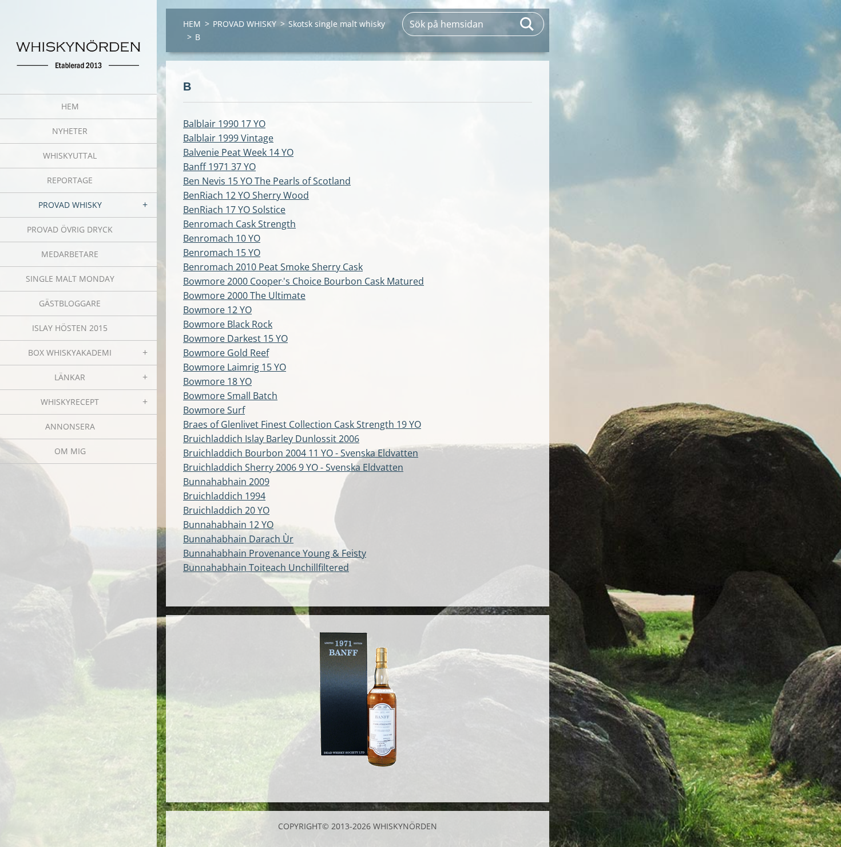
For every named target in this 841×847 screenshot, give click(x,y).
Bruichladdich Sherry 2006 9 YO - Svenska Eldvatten (293, 467)
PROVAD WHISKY (70, 204)
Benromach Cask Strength (239, 224)
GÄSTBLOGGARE (70, 303)
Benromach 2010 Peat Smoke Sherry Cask (273, 267)
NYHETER (70, 130)
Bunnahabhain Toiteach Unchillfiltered (266, 567)
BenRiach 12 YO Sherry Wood (246, 195)
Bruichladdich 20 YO (226, 510)
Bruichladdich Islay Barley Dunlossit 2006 (271, 438)
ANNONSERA (70, 426)
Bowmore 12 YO (217, 310)
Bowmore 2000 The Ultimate (244, 295)
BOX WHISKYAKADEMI (70, 352)
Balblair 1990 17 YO (224, 123)
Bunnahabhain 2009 (226, 481)
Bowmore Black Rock (227, 324)
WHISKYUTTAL (70, 155)
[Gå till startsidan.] (78, 40)
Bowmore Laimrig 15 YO (234, 367)
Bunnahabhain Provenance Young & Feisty (274, 553)
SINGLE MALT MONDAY (70, 278)
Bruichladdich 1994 (224, 496)
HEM (70, 106)
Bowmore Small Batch (230, 395)
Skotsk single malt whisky (336, 23)
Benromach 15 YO (221, 252)
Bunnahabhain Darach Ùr (238, 539)
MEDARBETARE (69, 254)
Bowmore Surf (214, 410)
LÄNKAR (69, 377)
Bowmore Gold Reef (226, 352)
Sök (527, 24)
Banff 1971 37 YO (219, 166)
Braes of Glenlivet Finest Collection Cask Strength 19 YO (302, 424)
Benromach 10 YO (221, 238)
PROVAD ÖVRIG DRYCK (70, 229)
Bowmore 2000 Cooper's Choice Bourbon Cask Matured (303, 281)
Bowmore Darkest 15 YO (235, 338)
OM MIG (70, 451)
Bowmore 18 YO (217, 381)
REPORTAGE (70, 180)
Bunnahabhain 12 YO (228, 524)
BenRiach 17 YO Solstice (234, 209)
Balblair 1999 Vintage (228, 138)
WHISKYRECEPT (70, 401)
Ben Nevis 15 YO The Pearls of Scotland (267, 181)
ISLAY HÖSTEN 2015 (70, 327)
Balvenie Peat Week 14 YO (238, 152)
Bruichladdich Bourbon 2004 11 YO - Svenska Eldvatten (300, 453)
